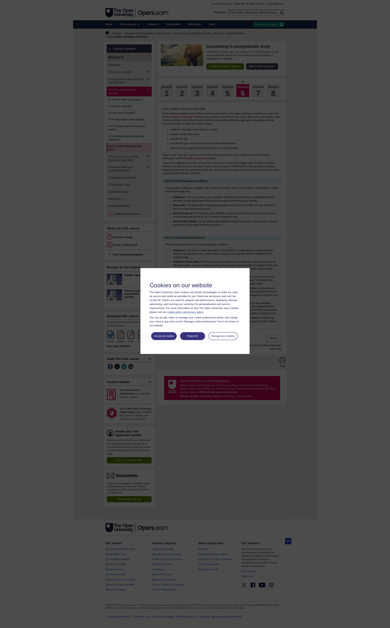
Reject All (192, 336)
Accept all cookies (164, 336)
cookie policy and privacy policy (185, 312)
